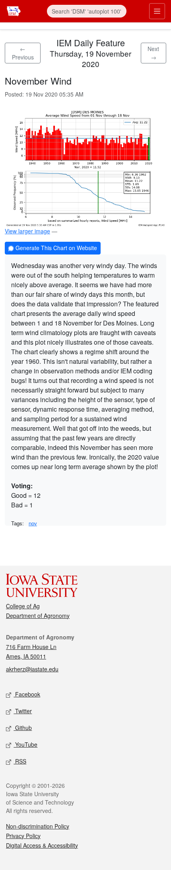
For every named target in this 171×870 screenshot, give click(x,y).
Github (23, 728)
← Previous (23, 53)
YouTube (25, 744)
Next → (153, 53)
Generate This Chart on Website (55, 248)
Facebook (27, 694)
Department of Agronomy (38, 615)
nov (33, 523)
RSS (20, 761)
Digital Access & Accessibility (42, 845)
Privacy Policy (23, 836)
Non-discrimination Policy (37, 826)
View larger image (27, 231)
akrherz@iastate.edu (32, 669)
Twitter (23, 711)
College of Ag (23, 606)
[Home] (13, 10)
